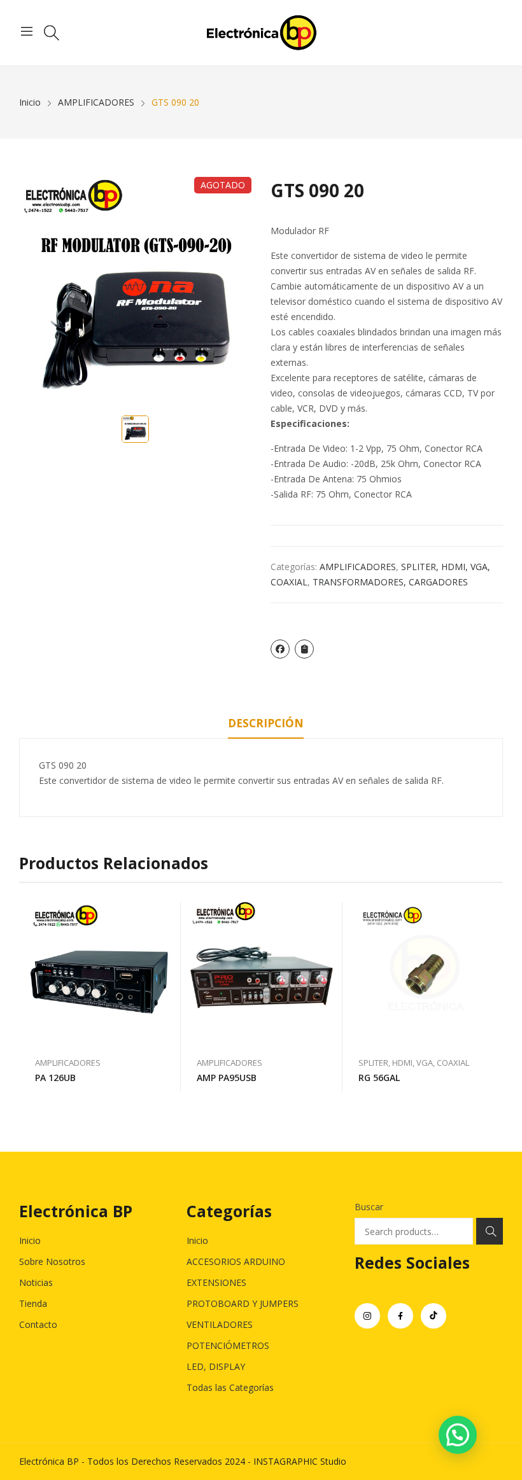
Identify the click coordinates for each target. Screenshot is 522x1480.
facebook (400, 1316)
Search (489, 1231)
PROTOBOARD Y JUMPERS (243, 1303)
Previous (28, 996)
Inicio (30, 1240)
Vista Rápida (165, 914)
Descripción (266, 723)
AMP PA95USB (227, 1078)
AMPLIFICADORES (358, 567)
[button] (458, 1435)
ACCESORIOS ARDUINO (236, 1261)
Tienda (33, 1303)
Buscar (369, 1207)
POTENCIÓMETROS (228, 1345)
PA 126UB (55, 1078)
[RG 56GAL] (423, 973)
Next (493, 996)
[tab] (266, 725)
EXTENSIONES (216, 1282)
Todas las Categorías (230, 1387)
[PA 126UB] (100, 973)
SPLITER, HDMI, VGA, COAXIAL (413, 1062)
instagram (367, 1316)
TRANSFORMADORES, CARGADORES (390, 582)
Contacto (38, 1324)
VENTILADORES (220, 1324)
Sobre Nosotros (52, 1261)
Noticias (36, 1282)
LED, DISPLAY (216, 1366)
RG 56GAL (379, 1078)
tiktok (433, 1316)
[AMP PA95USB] (261, 973)
